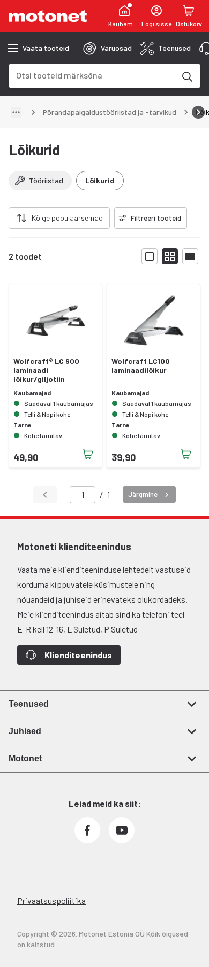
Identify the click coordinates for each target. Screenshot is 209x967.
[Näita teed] (16, 112)
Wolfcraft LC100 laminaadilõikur (140, 366)
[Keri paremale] (198, 112)
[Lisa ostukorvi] (88, 454)
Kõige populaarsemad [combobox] (67, 217)
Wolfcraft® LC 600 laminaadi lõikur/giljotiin (46, 370)
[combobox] (91, 75)
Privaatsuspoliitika (51, 900)
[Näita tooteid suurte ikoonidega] (149, 256)
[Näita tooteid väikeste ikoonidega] (170, 256)
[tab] (107, 48)
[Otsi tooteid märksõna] (186, 76)
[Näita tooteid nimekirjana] (190, 256)
